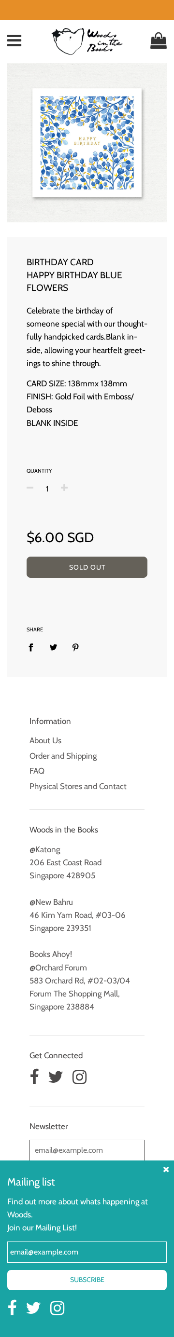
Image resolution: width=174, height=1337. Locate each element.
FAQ (36, 771)
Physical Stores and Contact (78, 786)
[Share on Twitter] (53, 646)
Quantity (39, 470)
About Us (45, 740)
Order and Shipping (63, 756)
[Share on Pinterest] (75, 646)
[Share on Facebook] (34, 646)
